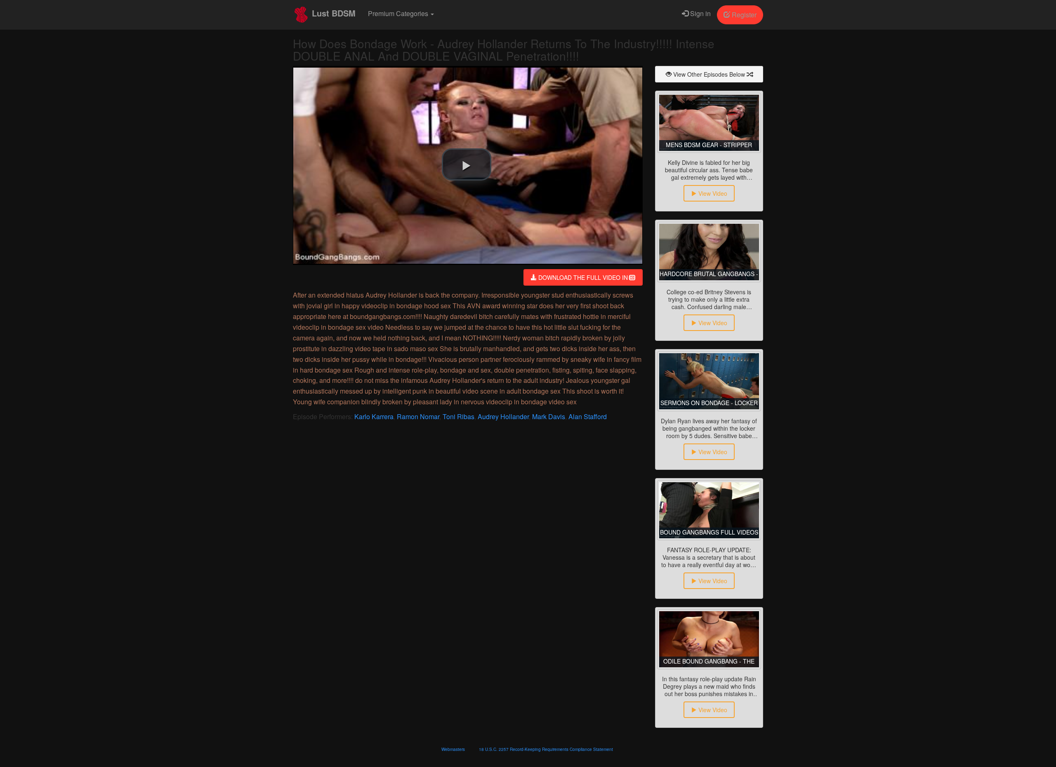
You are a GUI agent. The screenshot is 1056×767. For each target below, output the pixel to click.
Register (743, 14)
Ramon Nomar (418, 416)
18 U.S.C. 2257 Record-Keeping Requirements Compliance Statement (546, 749)
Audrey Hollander (503, 416)
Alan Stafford (587, 416)
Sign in (699, 13)
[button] (466, 164)
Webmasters (453, 749)
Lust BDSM (332, 13)
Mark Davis (548, 416)
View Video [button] (712, 193)
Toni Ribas (458, 416)
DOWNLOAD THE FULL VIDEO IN (583, 277)
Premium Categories (399, 13)
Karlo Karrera (374, 416)
